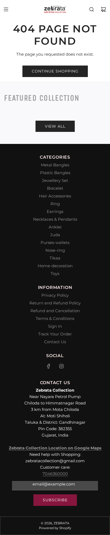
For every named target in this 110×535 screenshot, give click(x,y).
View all (55, 126)
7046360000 (55, 473)
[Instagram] (61, 366)
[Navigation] (6, 9)
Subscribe (55, 500)
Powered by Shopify (55, 528)
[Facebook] (48, 366)
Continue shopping (55, 71)
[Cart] (103, 9)
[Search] (91, 9)
